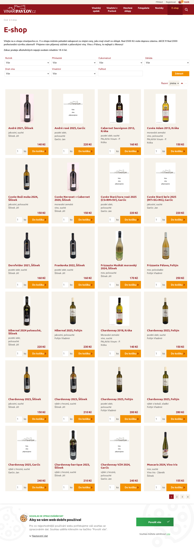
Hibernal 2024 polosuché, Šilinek (24, 331)
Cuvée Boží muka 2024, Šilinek (23, 198)
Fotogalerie (143, 8)
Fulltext (102, 69)
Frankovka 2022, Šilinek (70, 265)
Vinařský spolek (96, 9)
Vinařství (56, 69)
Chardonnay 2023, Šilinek (24, 399)
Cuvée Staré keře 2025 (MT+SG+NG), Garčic (161, 198)
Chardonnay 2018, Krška (116, 330)
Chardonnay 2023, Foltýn (163, 330)
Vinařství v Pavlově (112, 9)
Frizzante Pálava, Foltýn (162, 265)
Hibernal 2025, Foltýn (68, 330)
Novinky (159, 8)
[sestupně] (186, 83)
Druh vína (10, 69)
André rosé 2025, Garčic (70, 128)
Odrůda (148, 58)
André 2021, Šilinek (20, 128)
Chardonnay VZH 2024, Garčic (115, 466)
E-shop (175, 8)
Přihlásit (159, 2)
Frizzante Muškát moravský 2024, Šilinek (119, 266)
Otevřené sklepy (127, 9)
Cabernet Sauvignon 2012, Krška (118, 129)
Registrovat (171, 2)
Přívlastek (57, 58)
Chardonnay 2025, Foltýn (117, 399)
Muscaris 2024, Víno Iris (162, 464)
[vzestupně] (182, 83)
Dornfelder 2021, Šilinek (24, 265)
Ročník (8, 58)
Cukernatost (105, 58)
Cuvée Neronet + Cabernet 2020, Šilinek (72, 198)
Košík (185, 2)
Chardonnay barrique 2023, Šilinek (72, 466)
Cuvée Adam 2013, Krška (163, 128)
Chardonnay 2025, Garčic (24, 464)
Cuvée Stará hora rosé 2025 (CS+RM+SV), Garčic (119, 198)
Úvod (6, 20)
